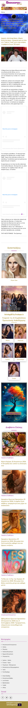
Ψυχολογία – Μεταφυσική (9, 665)
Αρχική (3, 38)
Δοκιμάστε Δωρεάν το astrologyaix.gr (14, 704)
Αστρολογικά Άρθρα (8, 678)
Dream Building (6, 675)
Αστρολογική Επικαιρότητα (8, 615)
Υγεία (4, 669)
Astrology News (12, 38)
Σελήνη (4, 647)
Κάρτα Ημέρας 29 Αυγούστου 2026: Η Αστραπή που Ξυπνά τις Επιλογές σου (14, 464)
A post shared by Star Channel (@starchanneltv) (14, 148)
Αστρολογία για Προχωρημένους (11, 667)
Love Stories (6, 680)
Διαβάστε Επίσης (14, 427)
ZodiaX (4, 685)
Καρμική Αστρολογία (8, 654)
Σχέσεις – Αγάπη (7, 660)
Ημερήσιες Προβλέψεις (7, 457)
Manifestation (6, 683)
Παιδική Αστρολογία (8, 651)
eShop (4, 687)
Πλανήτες (5, 649)
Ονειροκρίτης (6, 656)
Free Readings (6, 672)
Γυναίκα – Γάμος (7, 662)
